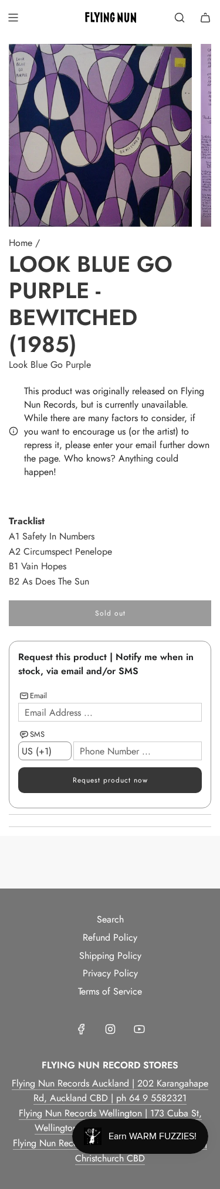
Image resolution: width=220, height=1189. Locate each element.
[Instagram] (110, 1029)
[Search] (179, 17)
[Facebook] (81, 1029)
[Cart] (205, 17)
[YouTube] (139, 1029)
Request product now (110, 780)
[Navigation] (13, 17)
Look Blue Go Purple (50, 364)
